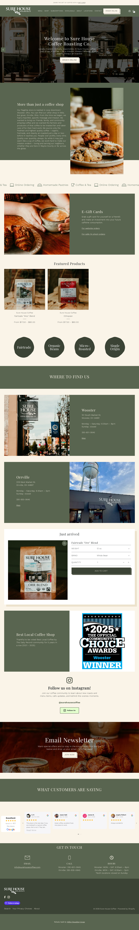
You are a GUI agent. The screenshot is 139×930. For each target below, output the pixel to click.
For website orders (91, 228)
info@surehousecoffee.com (27, 867)
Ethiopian (68, 316)
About (37, 908)
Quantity (76, 562)
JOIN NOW (70, 754)
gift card (81, 2)
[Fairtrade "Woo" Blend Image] (24, 289)
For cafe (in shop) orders (93, 234)
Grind (74, 555)
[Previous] (3, 49)
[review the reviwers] (48, 815)
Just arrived (69, 534)
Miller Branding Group (76, 922)
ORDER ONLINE (69, 60)
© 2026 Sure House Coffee (104, 909)
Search (7, 908)
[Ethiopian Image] (68, 289)
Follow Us (71, 710)
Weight (75, 548)
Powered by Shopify (126, 909)
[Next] (136, 49)
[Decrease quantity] (123, 562)
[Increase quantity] (128, 562)
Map (84, 438)
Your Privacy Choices (22, 908)
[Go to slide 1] (78, 834)
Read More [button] (31, 830)
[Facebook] (4, 897)
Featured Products (69, 263)
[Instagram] (8, 897)
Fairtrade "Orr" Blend (84, 542)
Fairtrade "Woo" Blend (24, 316)
